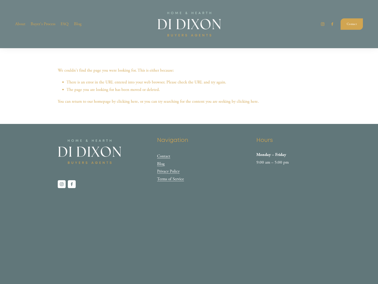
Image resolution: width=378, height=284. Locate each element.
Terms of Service (170, 179)
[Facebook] (332, 24)
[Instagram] (322, 24)
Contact (352, 24)
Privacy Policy (168, 171)
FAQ (64, 24)
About (20, 24)
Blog (78, 24)
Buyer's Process (43, 24)
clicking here (127, 101)
